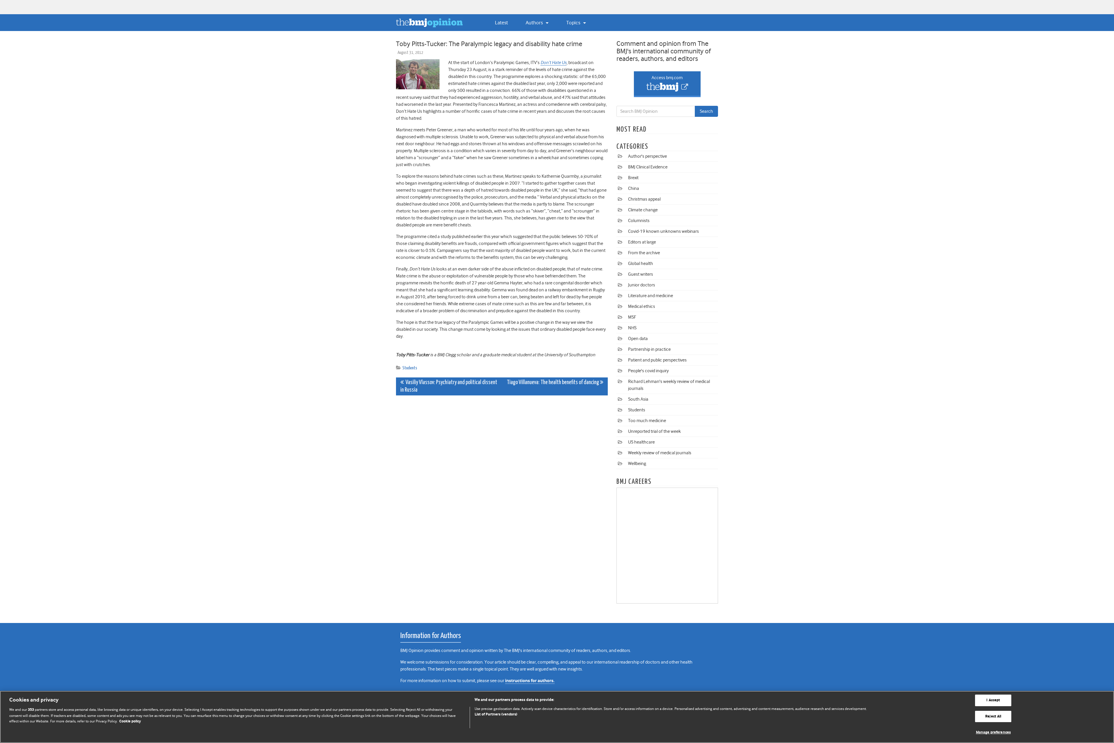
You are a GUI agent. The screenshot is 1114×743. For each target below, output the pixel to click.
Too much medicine (647, 420)
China (633, 188)
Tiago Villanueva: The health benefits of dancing (553, 382)
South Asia (638, 399)
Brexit (633, 177)
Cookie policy (130, 721)
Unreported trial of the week (654, 431)
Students (409, 368)
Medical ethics (641, 306)
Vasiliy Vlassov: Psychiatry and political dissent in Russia (448, 386)
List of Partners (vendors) (496, 714)
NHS (632, 327)
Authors (535, 23)
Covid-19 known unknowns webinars (663, 231)
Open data (638, 338)
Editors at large (642, 242)
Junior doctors (641, 285)
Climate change (643, 209)
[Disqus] (502, 472)
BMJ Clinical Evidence (648, 167)
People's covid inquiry (648, 370)
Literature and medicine (650, 295)
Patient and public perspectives (657, 360)
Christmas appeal (644, 199)
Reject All (993, 716)
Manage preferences (993, 732)
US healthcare (641, 442)
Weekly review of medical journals (659, 452)
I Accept (993, 700)
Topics (573, 23)
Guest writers (640, 274)
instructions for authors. (530, 681)
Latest (501, 23)
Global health (640, 263)
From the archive (644, 252)
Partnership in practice (649, 349)
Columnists (639, 220)
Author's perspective (647, 156)
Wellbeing (637, 463)
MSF (632, 317)
